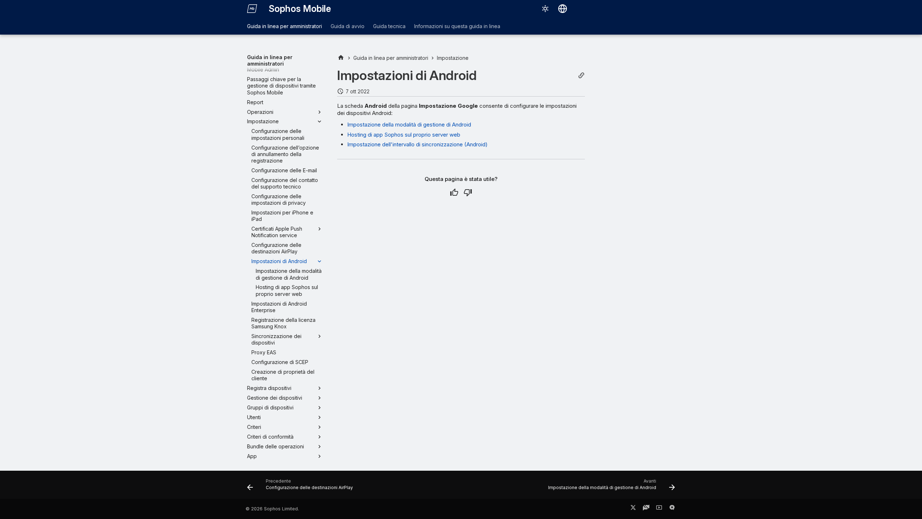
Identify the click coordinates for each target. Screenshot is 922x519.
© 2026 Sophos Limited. (272, 508)
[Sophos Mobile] (252, 8)
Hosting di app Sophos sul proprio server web (403, 134)
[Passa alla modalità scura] (545, 8)
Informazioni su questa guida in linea (457, 26)
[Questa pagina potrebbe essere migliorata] (468, 192)
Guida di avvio (347, 26)
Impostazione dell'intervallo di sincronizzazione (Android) (417, 144)
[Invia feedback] (672, 509)
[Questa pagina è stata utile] (454, 192)
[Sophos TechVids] (659, 509)
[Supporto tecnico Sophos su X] (633, 509)
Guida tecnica (389, 26)
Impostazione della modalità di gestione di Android (409, 124)
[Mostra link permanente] (581, 75)
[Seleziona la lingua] (562, 8)
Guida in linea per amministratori (284, 26)
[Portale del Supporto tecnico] (646, 509)
